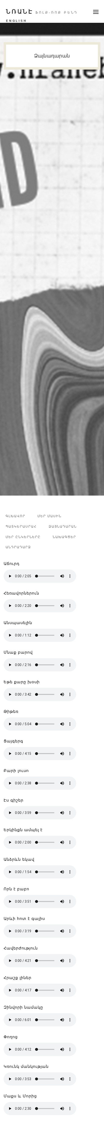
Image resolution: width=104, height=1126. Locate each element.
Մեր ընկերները (23, 537)
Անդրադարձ (18, 547)
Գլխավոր (15, 516)
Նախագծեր (64, 537)
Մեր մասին (49, 516)
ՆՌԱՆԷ (42, 11)
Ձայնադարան (63, 526)
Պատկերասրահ (21, 526)
